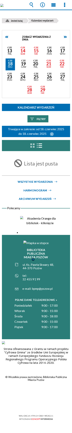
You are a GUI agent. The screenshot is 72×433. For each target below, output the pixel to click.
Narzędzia (42, 5)
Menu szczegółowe (64, 5)
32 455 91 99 (31, 279)
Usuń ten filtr (52, 134)
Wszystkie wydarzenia (35, 181)
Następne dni (65, 37)
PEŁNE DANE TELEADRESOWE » (36, 299)
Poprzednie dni (7, 37)
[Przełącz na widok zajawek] (32, 145)
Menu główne (53, 5)
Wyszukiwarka (31, 5)
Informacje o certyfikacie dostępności (36, 391)
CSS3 (36, 405)
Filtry (41, 119)
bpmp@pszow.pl (42, 288)
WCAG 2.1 (48, 404)
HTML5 (30, 405)
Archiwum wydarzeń (35, 198)
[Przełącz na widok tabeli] (39, 145)
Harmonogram (35, 190)
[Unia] (3, 342)
